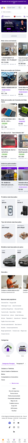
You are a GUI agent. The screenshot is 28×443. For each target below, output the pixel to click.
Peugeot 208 (13, 302)
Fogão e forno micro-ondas (8, 321)
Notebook (24, 318)
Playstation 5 (9, 318)
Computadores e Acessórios (9, 377)
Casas (3, 380)
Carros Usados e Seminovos (9, 371)
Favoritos (18, 16)
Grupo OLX (14, 405)
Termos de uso (14, 393)
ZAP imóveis (14, 408)
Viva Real (14, 410)
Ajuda (14, 388)
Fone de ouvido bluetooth (7, 324)
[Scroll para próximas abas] (25, 363)
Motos (3, 374)
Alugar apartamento (6, 330)
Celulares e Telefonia (7, 368)
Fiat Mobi (19, 312)
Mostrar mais (15, 383)
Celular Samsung (19, 315)
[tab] (8, 363)
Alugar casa (24, 330)
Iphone (12, 315)
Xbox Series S (18, 324)
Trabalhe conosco (14, 403)
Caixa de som (17, 318)
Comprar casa (16, 330)
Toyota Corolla (4, 312)
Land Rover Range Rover (7, 309)
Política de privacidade (14, 396)
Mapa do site (14, 400)
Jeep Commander (16, 305)
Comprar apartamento (12, 327)
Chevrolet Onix (4, 302)
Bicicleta (3, 327)
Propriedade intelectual (14, 398)
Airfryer (3, 318)
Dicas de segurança (14, 391)
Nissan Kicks (13, 312)
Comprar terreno (5, 334)
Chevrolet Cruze (5, 315)
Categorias (7, 16)
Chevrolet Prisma (19, 309)
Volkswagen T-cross (6, 305)
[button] (14, 8)
